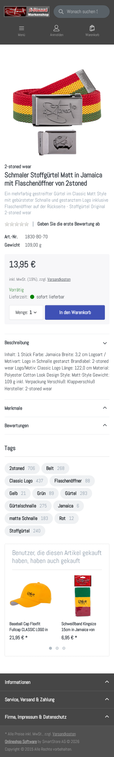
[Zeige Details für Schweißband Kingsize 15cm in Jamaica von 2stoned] (82, 596)
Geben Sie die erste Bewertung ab (68, 224)
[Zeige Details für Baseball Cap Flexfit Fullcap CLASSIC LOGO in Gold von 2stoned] (30, 596)
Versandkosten (59, 279)
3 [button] (63, 648)
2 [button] (57, 648)
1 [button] (50, 648)
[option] (57, 104)
